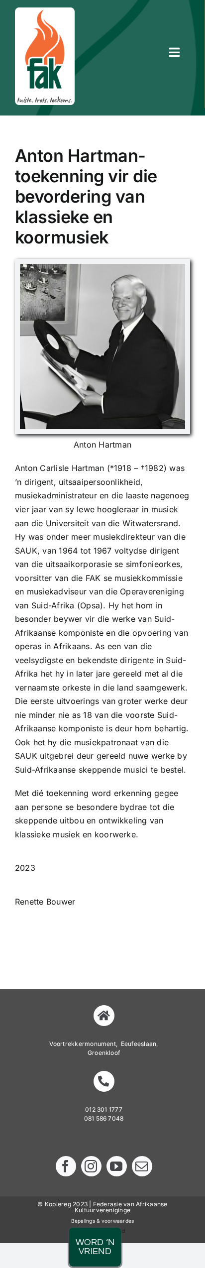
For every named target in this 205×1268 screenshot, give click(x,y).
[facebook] (66, 1166)
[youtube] (116, 1166)
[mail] (142, 1166)
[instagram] (91, 1166)
